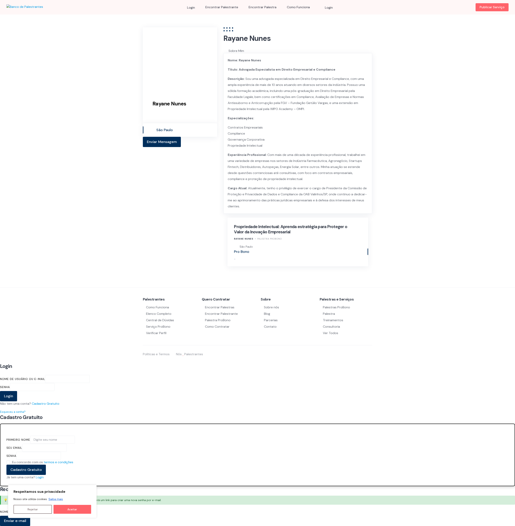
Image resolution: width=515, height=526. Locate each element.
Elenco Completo (158, 314)
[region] (52, 501)
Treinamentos (333, 320)
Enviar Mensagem (162, 141)
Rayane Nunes (243, 238)
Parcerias (271, 320)
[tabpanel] (298, 133)
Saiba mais (55, 499)
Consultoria (331, 326)
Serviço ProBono (158, 326)
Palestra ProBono (269, 238)
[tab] (300, 50)
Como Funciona (298, 7)
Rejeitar (33, 509)
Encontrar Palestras (219, 307)
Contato (270, 326)
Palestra (329, 314)
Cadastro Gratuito (45, 403)
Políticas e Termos (156, 354)
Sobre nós (271, 307)
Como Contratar (217, 326)
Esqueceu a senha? (13, 412)
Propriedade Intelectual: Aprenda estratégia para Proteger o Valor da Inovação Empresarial (290, 229)
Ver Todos (330, 333)
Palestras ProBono (336, 307)
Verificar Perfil (156, 333)
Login (40, 477)
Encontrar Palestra (262, 7)
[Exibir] (56, 387)
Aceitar (72, 509)
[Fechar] (92, 488)
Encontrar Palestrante (221, 7)
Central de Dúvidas (160, 320)
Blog (267, 314)
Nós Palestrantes (189, 354)
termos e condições (58, 462)
